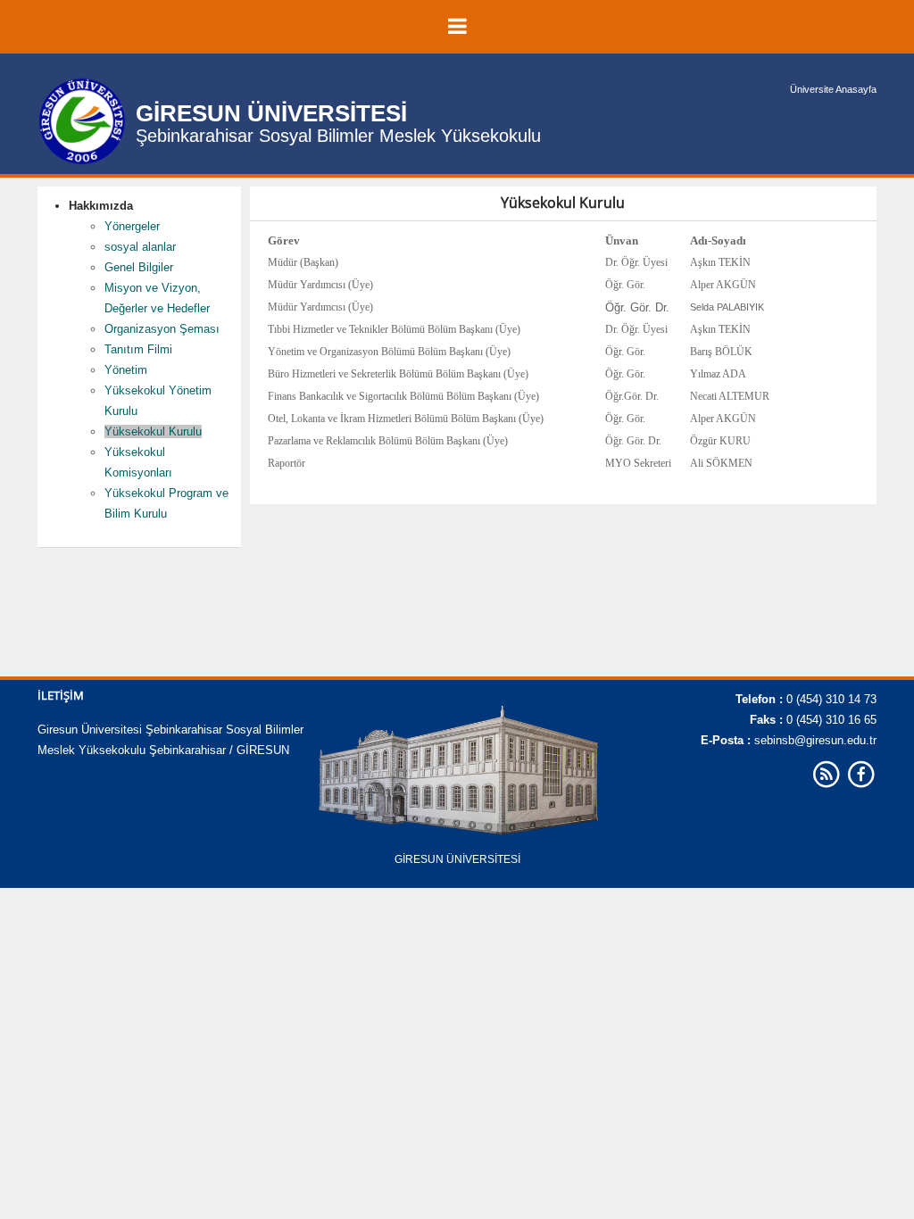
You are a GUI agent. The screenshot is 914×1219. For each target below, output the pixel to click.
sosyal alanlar (140, 246)
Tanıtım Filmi (138, 349)
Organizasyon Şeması (162, 329)
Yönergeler (132, 226)
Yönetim (125, 370)
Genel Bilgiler (138, 267)
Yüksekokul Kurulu (153, 431)
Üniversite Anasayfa (833, 89)
